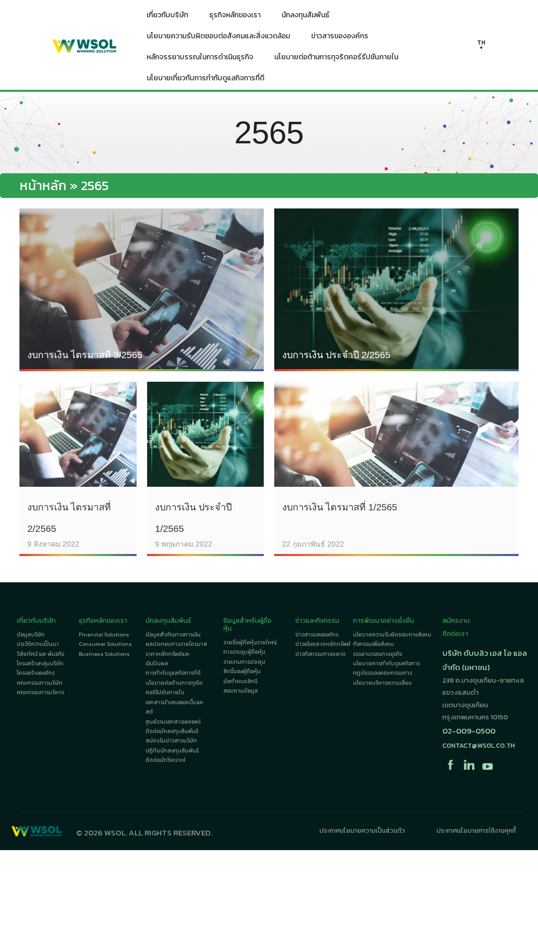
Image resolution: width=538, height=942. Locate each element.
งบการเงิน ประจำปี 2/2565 (336, 355)
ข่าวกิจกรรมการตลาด (320, 654)
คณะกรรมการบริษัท (40, 683)
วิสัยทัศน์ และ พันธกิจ (40, 654)
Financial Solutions (104, 635)
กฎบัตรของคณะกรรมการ (382, 673)
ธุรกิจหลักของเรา (235, 14)
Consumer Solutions (105, 644)
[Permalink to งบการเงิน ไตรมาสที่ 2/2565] (78, 433)
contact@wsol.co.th (478, 745)
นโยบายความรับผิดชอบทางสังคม (392, 635)
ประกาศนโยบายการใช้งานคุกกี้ (476, 830)
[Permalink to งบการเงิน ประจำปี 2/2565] (396, 288)
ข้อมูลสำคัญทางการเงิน (173, 635)
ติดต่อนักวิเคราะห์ (165, 760)
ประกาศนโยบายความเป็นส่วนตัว (362, 830)
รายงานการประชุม (244, 662)
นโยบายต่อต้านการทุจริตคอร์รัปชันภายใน (336, 56)
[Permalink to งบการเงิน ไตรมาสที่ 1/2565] (396, 433)
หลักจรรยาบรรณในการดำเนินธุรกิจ (200, 56)
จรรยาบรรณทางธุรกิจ (377, 654)
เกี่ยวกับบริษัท (167, 14)
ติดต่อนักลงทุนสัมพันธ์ (172, 731)
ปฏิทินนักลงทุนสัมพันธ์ (172, 751)
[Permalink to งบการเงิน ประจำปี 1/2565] (205, 433)
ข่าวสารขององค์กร (339, 35)
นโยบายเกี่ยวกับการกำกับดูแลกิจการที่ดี (205, 77)
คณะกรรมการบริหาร (40, 692)
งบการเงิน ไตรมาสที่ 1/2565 (339, 507)
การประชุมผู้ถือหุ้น (244, 652)
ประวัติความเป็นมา (38, 644)
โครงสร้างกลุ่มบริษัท (40, 663)
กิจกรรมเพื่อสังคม (373, 644)
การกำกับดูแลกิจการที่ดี (173, 673)
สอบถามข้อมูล (240, 691)
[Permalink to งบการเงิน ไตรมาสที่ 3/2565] (141, 288)
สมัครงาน (456, 620)
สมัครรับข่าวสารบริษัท (171, 741)
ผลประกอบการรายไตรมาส (176, 644)
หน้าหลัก (42, 185)
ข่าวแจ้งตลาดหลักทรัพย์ (322, 644)
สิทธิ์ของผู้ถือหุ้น (242, 671)
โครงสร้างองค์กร (36, 673)
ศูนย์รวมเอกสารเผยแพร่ (173, 722)
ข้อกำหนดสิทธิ (240, 681)
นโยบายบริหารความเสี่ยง (382, 683)
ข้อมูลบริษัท (31, 635)
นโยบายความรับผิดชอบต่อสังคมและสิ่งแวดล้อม (218, 35)
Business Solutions (104, 654)
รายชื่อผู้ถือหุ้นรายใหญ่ (250, 642)
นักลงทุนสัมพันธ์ (305, 14)
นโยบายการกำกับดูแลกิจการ (386, 663)
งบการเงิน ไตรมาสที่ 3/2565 (84, 355)
